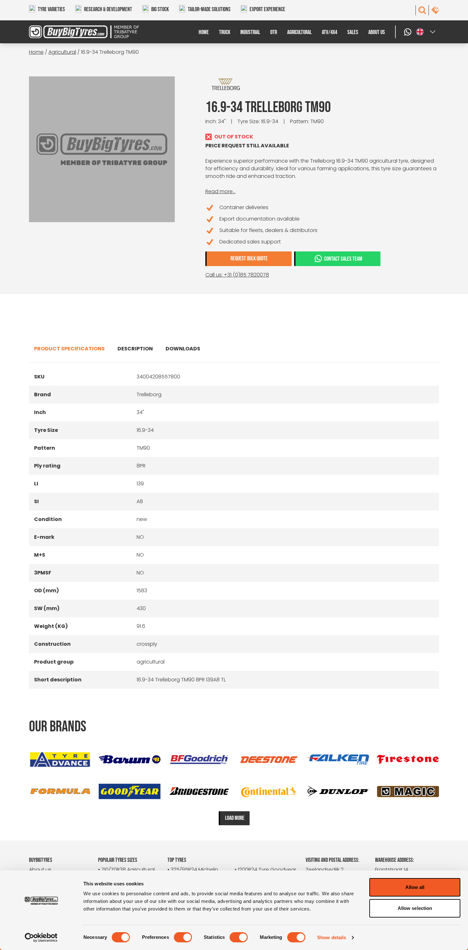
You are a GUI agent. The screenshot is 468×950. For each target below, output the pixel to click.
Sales (352, 32)
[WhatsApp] (408, 32)
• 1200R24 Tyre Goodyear (265, 869)
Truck (224, 32)
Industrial (250, 32)
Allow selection (415, 908)
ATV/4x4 (329, 32)
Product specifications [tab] (69, 348)
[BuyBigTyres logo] (80, 31)
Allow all (415, 887)
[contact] (435, 10)
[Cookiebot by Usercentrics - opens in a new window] (41, 937)
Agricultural (299, 32)
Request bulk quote (249, 258)
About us (376, 32)
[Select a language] (426, 31)
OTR (273, 32)
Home (204, 32)
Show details (331, 937)
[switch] (183, 937)
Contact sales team (343, 259)
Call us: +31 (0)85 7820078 (237, 274)
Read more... (220, 191)
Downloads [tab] (183, 348)
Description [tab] (135, 348)
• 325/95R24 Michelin (192, 869)
